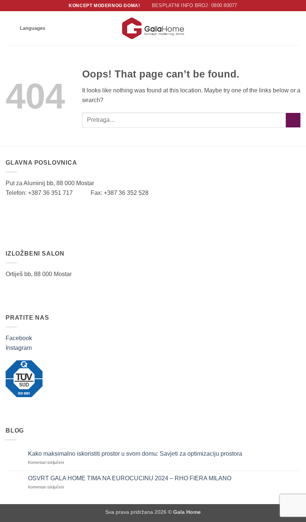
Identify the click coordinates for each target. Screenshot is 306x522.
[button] (10, 28)
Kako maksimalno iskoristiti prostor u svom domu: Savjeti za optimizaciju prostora (136, 453)
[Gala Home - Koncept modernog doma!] (153, 28)
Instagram (19, 348)
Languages (32, 28)
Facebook (19, 338)
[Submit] (293, 120)
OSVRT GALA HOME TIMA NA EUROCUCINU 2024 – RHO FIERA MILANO (129, 478)
